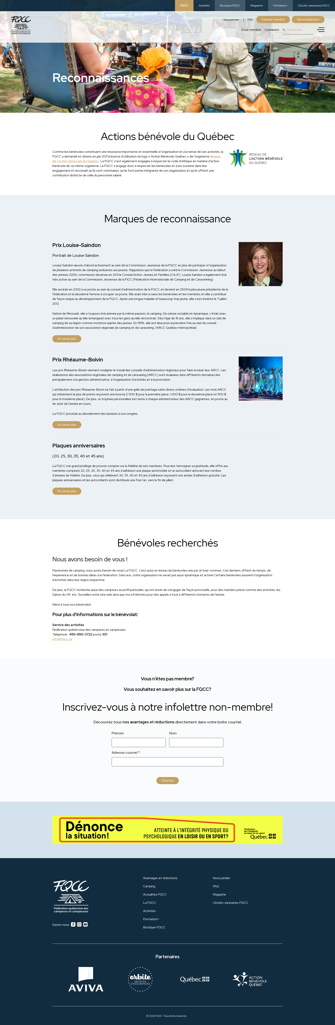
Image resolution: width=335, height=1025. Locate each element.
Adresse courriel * (126, 753)
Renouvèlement (308, 19)
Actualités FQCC (155, 894)
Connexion (272, 30)
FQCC (184, 5)
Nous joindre (231, 19)
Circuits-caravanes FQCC (314, 5)
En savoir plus (67, 339)
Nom (173, 733)
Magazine (257, 5)
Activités (204, 5)
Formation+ (280, 5)
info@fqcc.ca (62, 639)
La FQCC (149, 903)
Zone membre (251, 30)
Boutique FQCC (230, 5)
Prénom (118, 733)
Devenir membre (273, 19)
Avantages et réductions (160, 878)
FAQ (250, 19)
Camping (149, 886)
